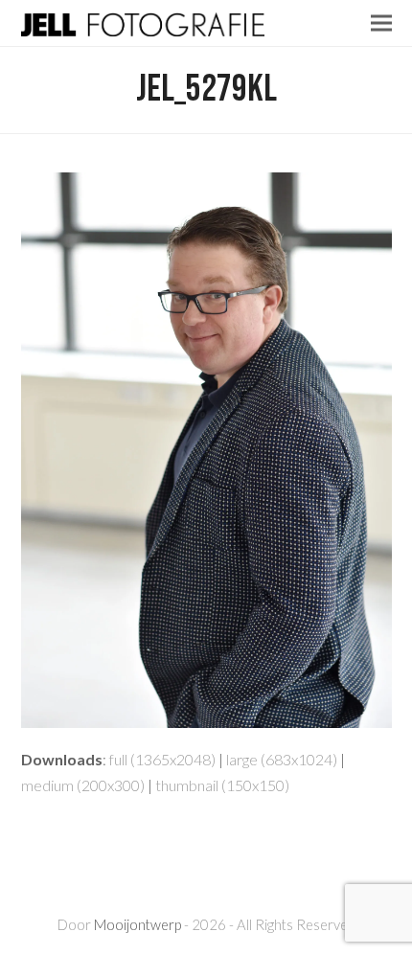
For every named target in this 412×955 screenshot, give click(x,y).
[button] (381, 22)
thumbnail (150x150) (222, 785)
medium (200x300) (83, 785)
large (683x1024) (281, 759)
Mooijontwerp (137, 924)
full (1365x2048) (162, 759)
